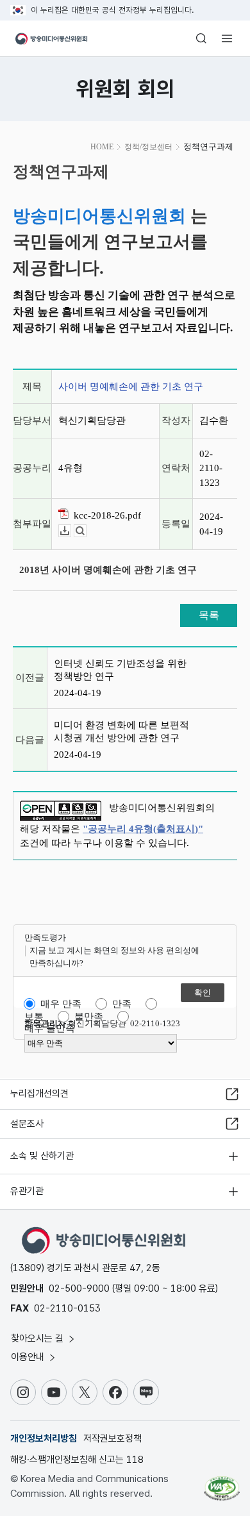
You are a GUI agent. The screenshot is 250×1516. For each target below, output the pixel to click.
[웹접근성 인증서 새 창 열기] (222, 1483)
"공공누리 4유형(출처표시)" (143, 829)
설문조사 (27, 1123)
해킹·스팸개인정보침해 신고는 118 (77, 1459)
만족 (121, 1004)
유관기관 (27, 1191)
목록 (209, 615)
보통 (34, 1017)
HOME (101, 146)
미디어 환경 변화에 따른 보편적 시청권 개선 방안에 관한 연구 (121, 731)
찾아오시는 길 (38, 1338)
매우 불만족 (49, 1028)
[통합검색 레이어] (201, 38)
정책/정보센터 (148, 146)
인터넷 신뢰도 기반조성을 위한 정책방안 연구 (120, 669)
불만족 (88, 1017)
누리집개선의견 (39, 1093)
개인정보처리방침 (43, 1438)
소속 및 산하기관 (42, 1156)
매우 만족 (60, 1004)
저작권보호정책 (112, 1438)
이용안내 (29, 1357)
